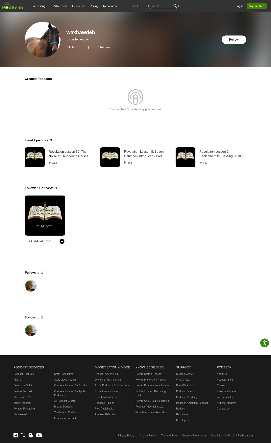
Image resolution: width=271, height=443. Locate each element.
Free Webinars (184, 385)
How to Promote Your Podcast (153, 385)
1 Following (104, 47)
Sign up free (256, 6)
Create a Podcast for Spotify (70, 385)
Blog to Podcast (63, 406)
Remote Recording (24, 408)
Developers (182, 420)
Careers (221, 385)
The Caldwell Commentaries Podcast (40, 241)
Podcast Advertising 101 (149, 406)
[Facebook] (15, 435)
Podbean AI (20, 414)
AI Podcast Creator (65, 400)
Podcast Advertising (106, 373)
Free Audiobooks (104, 408)
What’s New (183, 379)
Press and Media (226, 391)
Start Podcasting (63, 373)
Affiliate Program (226, 402)
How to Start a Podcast (149, 373)
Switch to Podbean (105, 397)
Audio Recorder (22, 402)
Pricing (94, 6)
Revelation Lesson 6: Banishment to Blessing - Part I (221, 154)
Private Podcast (22, 391)
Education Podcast (65, 418)
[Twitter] (23, 435)
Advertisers (60, 6)
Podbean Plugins (104, 402)
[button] (40, 6)
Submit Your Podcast (107, 391)
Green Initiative (225, 397)
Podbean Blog (225, 379)
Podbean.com (246, 435)
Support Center (184, 373)
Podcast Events (185, 391)
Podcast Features (23, 373)
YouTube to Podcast (66, 412)
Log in (239, 6)
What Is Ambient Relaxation (151, 412)
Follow (234, 39)
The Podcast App (23, 397)
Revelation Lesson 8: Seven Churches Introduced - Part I (144, 154)
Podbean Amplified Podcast (192, 402)
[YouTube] (39, 435)
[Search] (175, 6)
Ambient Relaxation (106, 414)
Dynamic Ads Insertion (108, 379)
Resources (182, 414)
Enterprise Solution (24, 385)
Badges (180, 408)
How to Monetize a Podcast (151, 379)
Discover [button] (135, 6)
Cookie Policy (148, 435)
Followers (73, 47)
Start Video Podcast (65, 379)
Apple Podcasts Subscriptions (112, 385)
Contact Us (223, 408)
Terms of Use (169, 435)
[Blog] (31, 435)
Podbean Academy (187, 397)
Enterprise (78, 6)
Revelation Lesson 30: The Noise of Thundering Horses (68, 154)
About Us (222, 373)
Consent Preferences (194, 435)
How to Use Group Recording (152, 400)
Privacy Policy (126, 435)
